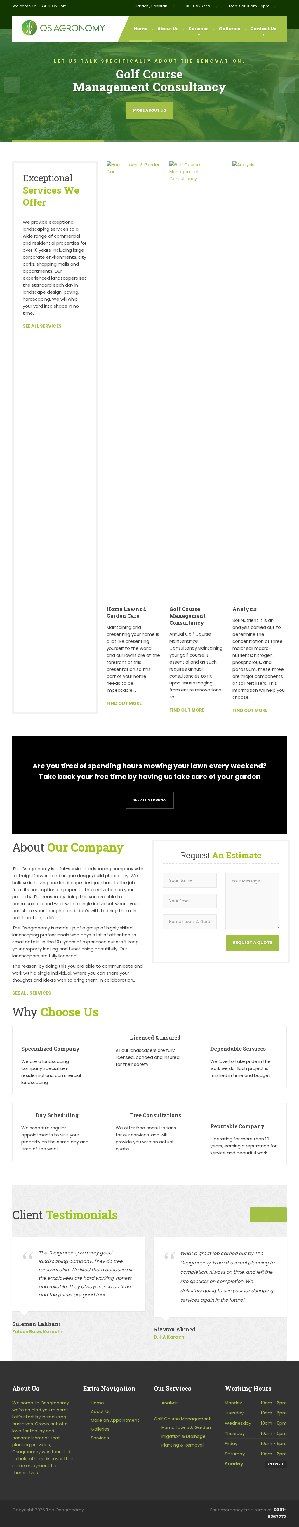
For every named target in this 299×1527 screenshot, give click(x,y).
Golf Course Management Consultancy (187, 615)
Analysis (244, 608)
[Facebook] (284, 6)
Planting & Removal (182, 1445)
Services (199, 29)
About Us (168, 29)
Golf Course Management (182, 1419)
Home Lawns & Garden (186, 1427)
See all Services (150, 800)
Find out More (124, 703)
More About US (149, 110)
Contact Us (263, 29)
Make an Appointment (115, 1420)
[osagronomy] (59, 26)
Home (140, 29)
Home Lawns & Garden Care (127, 612)
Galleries (229, 29)
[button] (12, 85)
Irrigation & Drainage (183, 1436)
